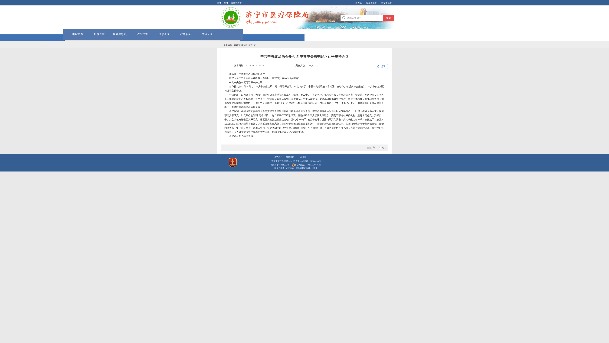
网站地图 (290, 157)
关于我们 (278, 157)
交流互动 (207, 34)
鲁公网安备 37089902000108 (308, 165)
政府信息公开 (121, 34)
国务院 (358, 3)
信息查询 (164, 34)
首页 (236, 45)
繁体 (226, 3)
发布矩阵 (253, 45)
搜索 (388, 18)
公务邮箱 (302, 157)
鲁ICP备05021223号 (280, 165)
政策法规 (142, 34)
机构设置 (99, 34)
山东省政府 (371, 3)
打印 (372, 147)
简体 (219, 3)
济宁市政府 (386, 3)
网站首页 (77, 34)
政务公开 (243, 45)
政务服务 (185, 34)
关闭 (383, 147)
